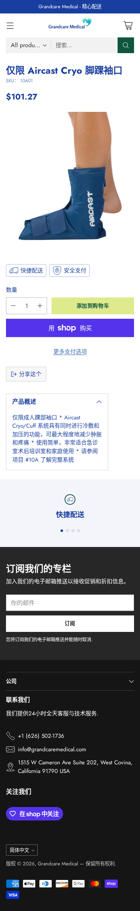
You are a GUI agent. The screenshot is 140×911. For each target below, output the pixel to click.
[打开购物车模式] (128, 25)
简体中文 (19, 850)
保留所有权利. (100, 863)
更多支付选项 (70, 352)
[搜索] (126, 45)
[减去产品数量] (13, 306)
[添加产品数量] (40, 306)
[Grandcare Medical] (70, 25)
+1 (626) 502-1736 (41, 736)
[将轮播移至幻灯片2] (67, 530)
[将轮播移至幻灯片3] (73, 530)
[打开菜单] (10, 25)
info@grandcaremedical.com (52, 749)
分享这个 (30, 374)
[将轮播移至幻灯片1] (61, 530)
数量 (11, 290)
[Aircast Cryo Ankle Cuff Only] (70, 182)
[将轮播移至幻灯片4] (78, 530)
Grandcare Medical (58, 863)
